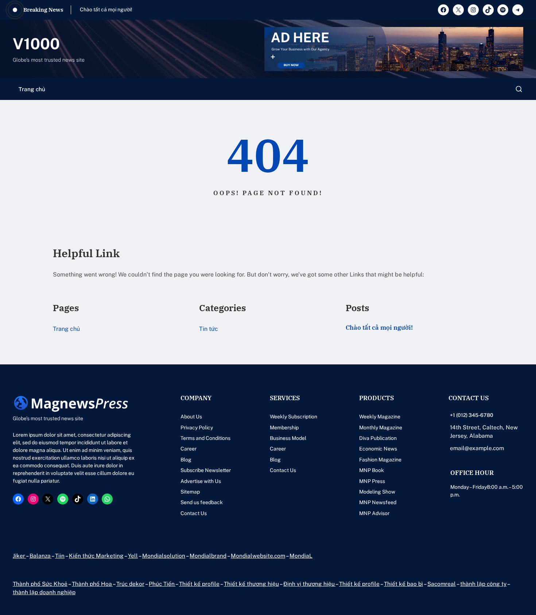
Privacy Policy (196, 427)
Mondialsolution (163, 555)
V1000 (36, 44)
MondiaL (301, 555)
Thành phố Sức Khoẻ (40, 583)
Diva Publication (378, 438)
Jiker (19, 555)
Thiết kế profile (199, 583)
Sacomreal (441, 583)
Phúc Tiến (162, 583)
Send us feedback (201, 502)
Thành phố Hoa (92, 583)
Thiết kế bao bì (403, 583)
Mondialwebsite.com (258, 555)
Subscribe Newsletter (205, 470)
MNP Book (371, 470)
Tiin (60, 555)
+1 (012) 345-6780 (471, 415)
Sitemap (190, 492)
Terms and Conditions (205, 438)
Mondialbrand (208, 555)
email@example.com (477, 448)
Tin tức (208, 328)
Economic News (378, 449)
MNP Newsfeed (377, 502)
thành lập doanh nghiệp (44, 592)
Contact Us (193, 513)
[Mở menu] (518, 89)
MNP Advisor (374, 513)
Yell (133, 555)
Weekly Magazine (379, 416)
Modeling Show (377, 492)
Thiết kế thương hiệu (251, 583)
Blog (185, 460)
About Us (191, 416)
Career (188, 449)
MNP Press (372, 481)
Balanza (40, 555)
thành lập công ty (483, 583)
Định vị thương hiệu (309, 583)
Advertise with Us (200, 481)
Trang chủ (32, 89)
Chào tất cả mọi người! (106, 9)
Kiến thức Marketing (96, 555)
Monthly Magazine (380, 427)
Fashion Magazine (380, 460)
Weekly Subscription (293, 416)
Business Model (288, 438)
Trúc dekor (130, 583)
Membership (284, 427)
